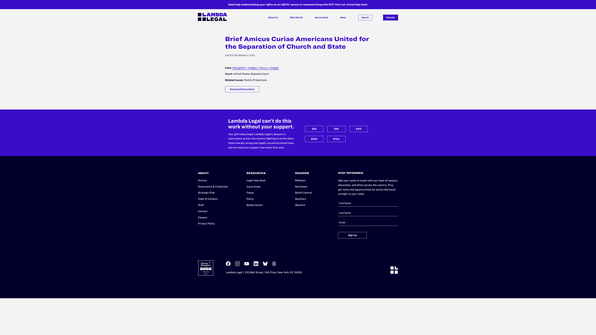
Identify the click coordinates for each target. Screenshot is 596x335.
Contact (203, 211)
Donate (390, 17)
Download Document (242, 89)
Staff (201, 205)
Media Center (254, 205)
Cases (250, 192)
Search (365, 17)
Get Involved (321, 17)
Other (336, 139)
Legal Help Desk (256, 180)
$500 (314, 139)
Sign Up (352, 235)
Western (300, 205)
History (202, 180)
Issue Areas (253, 186)
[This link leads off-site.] (228, 265)
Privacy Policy (206, 223)
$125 (358, 128)
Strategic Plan (206, 192)
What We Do (296, 17)
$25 (314, 128)
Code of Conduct (208, 198)
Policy (250, 198)
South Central (303, 192)
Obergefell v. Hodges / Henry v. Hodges (255, 67)
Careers (202, 217)
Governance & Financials (213, 186)
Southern (300, 198)
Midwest (300, 180)
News (343, 17)
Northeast (301, 186)
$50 (336, 128)
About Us (273, 17)
